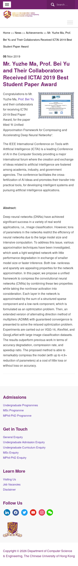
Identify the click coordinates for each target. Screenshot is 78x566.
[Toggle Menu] (70, 22)
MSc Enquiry (11, 452)
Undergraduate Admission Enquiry (24, 442)
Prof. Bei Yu (25, 99)
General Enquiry (13, 437)
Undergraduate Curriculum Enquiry (24, 447)
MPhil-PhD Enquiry (14, 457)
